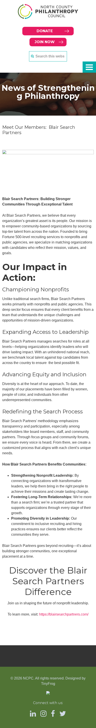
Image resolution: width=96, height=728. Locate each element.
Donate (45, 31)
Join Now (45, 42)
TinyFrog (48, 684)
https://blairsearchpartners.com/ (63, 614)
